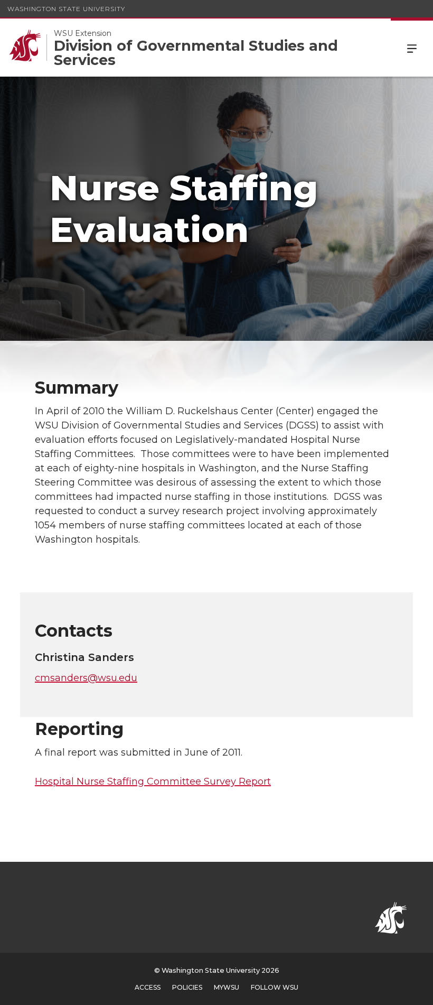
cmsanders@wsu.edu (86, 678)
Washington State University (66, 9)
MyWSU (226, 987)
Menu (412, 47)
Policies (187, 987)
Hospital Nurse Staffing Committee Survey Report (153, 781)
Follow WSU (274, 987)
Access (148, 987)
